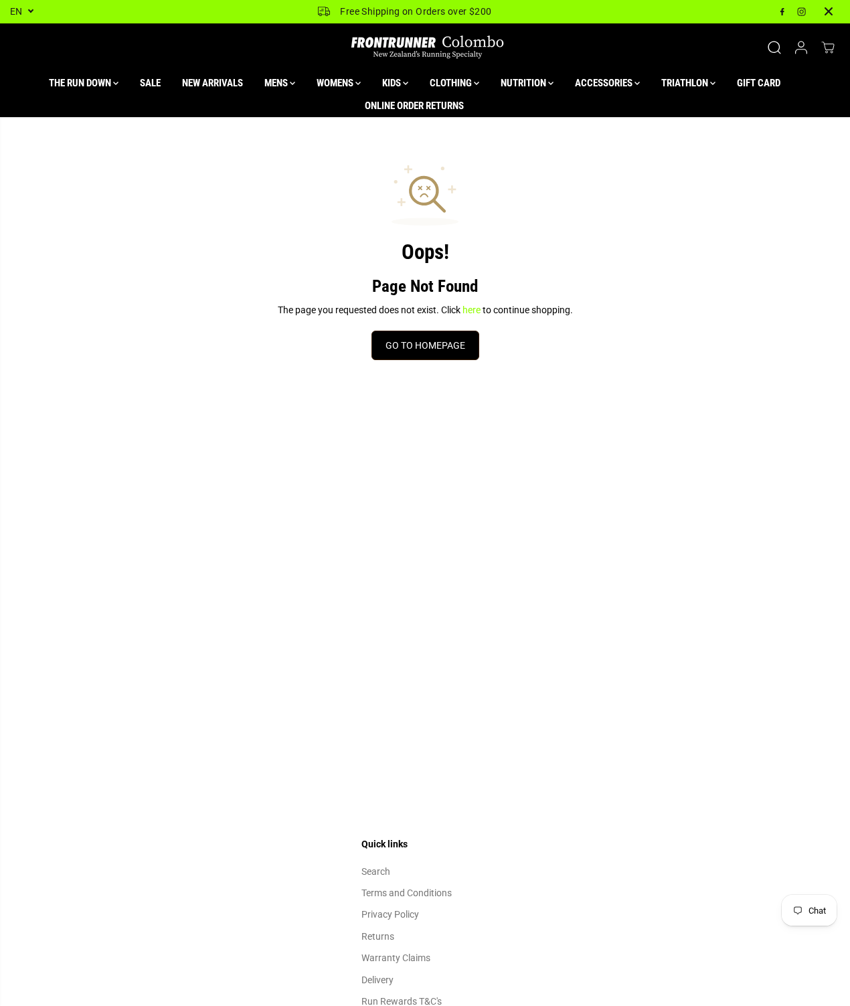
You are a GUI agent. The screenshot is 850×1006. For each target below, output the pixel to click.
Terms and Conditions (406, 893)
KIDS (392, 83)
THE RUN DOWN (81, 83)
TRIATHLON (685, 83)
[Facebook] (782, 11)
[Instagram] (802, 11)
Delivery (377, 980)
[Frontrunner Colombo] (425, 47)
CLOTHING (452, 83)
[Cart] (828, 47)
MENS (277, 83)
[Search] (774, 47)
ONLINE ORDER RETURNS (414, 106)
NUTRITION (524, 83)
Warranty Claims (395, 957)
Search (375, 871)
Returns (377, 936)
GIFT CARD (758, 83)
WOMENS (336, 83)
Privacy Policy (390, 914)
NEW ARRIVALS (212, 83)
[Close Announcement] (828, 11)
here (471, 310)
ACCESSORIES (604, 83)
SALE (150, 83)
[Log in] (801, 47)
